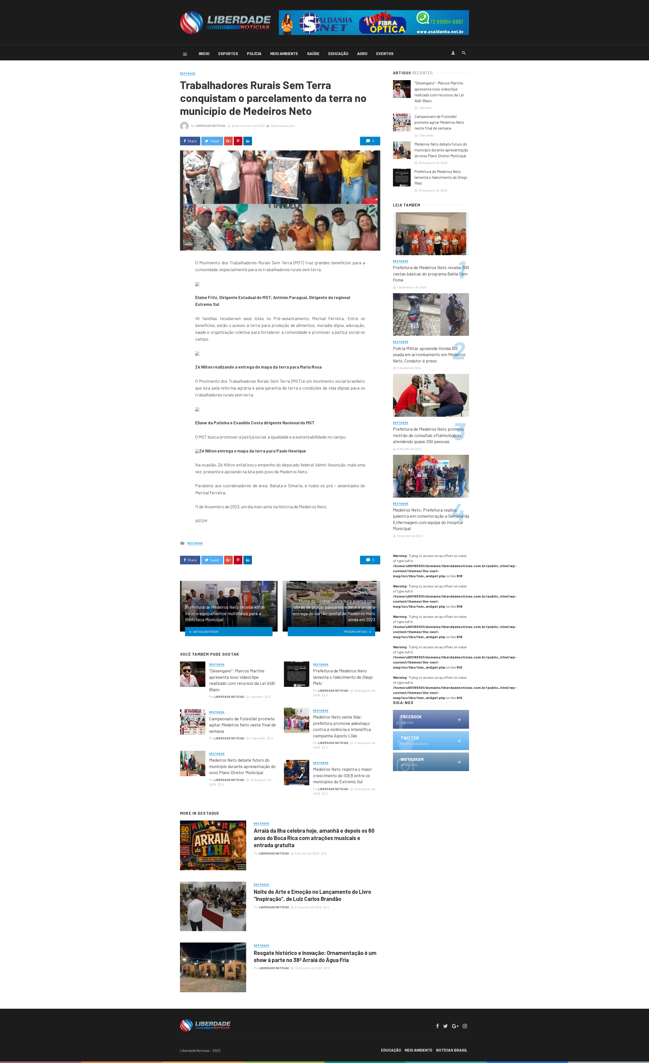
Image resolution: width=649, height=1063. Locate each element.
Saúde (313, 54)
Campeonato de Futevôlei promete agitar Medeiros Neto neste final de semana (242, 725)
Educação (338, 54)
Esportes (228, 54)
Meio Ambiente (284, 54)
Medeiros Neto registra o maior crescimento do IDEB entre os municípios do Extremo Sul (342, 775)
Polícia (254, 54)
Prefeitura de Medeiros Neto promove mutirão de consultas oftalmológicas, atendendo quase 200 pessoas (428, 435)
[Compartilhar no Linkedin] (247, 141)
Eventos (384, 54)
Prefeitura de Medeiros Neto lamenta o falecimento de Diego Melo (343, 677)
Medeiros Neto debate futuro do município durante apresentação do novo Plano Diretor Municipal (242, 766)
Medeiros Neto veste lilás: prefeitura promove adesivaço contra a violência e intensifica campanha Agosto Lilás (342, 726)
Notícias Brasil (451, 1050)
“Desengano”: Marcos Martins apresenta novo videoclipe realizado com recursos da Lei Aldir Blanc (242, 680)
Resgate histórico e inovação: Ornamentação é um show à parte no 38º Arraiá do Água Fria (315, 956)
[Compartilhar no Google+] (228, 141)
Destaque (187, 73)
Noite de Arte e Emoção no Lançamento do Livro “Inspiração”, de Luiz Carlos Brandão (312, 895)
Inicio (204, 54)
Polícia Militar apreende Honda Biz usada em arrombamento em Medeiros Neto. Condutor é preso (429, 354)
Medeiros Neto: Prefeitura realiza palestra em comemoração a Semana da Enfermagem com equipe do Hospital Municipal (431, 519)
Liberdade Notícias (210, 125)
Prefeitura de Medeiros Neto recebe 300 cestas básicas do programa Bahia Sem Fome (431, 274)
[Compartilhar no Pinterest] (238, 141)
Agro (362, 54)
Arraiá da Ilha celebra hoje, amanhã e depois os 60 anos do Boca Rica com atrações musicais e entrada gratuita (314, 837)
